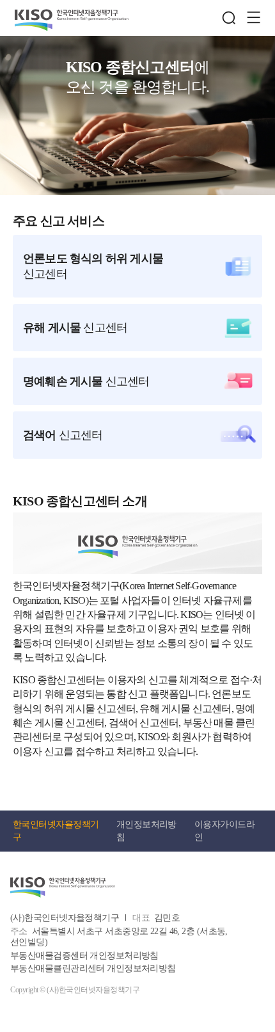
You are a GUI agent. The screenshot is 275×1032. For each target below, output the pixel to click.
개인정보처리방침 (146, 831)
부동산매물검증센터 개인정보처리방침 (84, 955)
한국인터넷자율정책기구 (55, 831)
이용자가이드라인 (224, 831)
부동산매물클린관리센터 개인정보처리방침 (93, 968)
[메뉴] (253, 18)
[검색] (229, 18)
